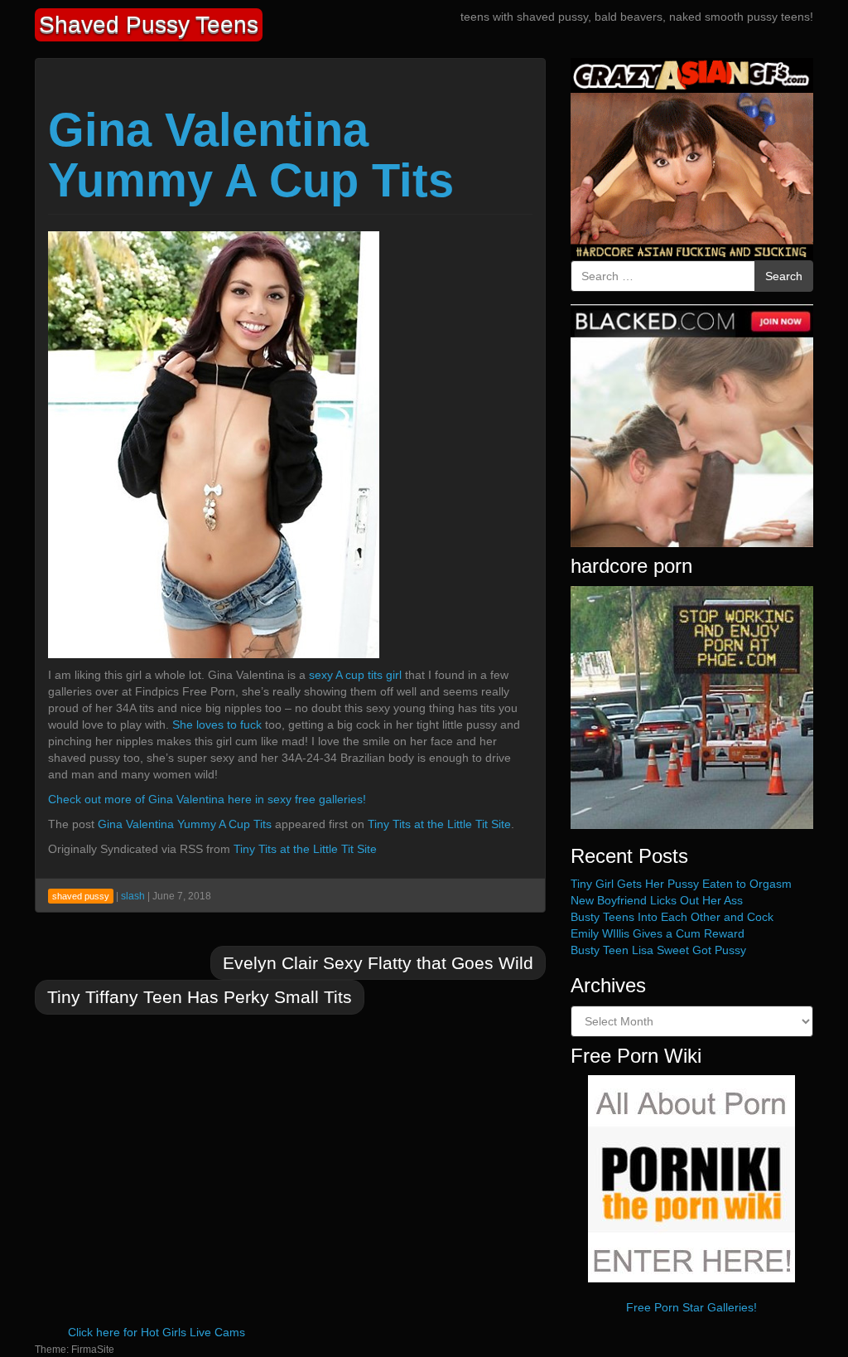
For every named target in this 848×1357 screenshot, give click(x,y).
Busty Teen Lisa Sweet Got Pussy (658, 950)
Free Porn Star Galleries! (691, 1307)
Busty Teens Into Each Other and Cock (672, 916)
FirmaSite (92, 1349)
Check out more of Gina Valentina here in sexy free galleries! (207, 799)
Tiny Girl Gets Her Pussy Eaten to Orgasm (681, 883)
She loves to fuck (217, 724)
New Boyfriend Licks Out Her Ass (657, 900)
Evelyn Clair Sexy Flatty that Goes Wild (378, 962)
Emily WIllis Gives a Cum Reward (657, 933)
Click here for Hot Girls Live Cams (156, 1332)
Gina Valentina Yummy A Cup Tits (251, 155)
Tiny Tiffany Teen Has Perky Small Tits (199, 996)
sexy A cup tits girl (355, 674)
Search (783, 276)
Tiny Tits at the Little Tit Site (439, 824)
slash (133, 896)
